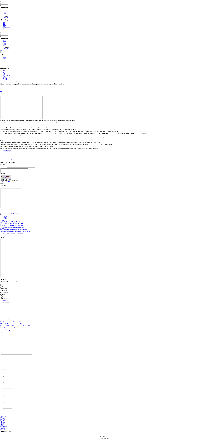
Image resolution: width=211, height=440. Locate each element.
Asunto (1, 165)
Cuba (4, 23)
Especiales (4, 29)
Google (8, 153)
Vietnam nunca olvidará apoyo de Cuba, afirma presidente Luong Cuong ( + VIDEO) (15, 325)
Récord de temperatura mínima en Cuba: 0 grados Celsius (10, 321)
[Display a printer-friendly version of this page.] (7, 150)
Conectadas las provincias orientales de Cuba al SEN (9, 213)
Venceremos (2, 428)
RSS (3, 14)
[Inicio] (1, 1)
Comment (2, 167)
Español (7, 17)
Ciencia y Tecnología (6, 27)
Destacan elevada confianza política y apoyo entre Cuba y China (11, 159)
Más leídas (4, 217)
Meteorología (2, 418)
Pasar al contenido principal (5, 0)
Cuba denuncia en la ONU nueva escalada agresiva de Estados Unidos (12, 319)
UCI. (109, 438)
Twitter (4, 11)
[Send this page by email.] (6, 151)
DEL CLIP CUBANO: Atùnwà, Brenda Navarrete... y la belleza (11, 323)
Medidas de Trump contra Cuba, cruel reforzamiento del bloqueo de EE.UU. (13, 155)
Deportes (4, 25)
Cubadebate (2, 420)
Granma (1, 425)
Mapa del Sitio (5, 434)
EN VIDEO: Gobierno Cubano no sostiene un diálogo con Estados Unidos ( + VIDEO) (15, 317)
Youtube (4, 9)
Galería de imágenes (6, 330)
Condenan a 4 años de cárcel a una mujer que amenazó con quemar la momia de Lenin (15, 156)
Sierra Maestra (2, 429)
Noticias (4, 81)
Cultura (4, 26)
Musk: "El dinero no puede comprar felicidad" (8, 157)
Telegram (4, 13)
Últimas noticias (5, 216)
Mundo (4, 24)
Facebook (4, 12)
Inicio (4, 22)
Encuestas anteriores (6, 300)
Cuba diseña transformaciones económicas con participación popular (12, 227)
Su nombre (2, 164)
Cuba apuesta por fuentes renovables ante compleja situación (10, 235)
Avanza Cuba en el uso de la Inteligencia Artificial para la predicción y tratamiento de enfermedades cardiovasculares (20, 313)
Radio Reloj (2, 422)
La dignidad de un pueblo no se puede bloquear (8, 327)
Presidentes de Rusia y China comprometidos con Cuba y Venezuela (12, 309)
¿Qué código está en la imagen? (7, 179)
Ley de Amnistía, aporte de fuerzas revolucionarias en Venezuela (11, 158)
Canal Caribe (2, 419)
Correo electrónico (3, 166)
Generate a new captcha (5, 181)
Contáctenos (5, 79)
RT (1, 91)
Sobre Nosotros (5, 433)
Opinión (4, 28)
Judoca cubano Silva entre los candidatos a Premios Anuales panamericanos (13, 229)
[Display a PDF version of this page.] (5, 152)
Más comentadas (5, 218)
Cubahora (2, 427)
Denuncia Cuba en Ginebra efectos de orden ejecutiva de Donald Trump (12, 311)
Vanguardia (2, 423)
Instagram (4, 10)
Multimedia (5, 30)
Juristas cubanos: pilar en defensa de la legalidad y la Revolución (11, 225)
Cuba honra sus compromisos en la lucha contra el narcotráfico (11, 315)
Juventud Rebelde (3, 426)
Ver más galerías (3, 416)
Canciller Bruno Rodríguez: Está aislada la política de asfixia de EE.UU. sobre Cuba (15, 231)
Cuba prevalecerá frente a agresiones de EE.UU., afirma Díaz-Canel (12, 233)
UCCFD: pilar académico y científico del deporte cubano (10, 221)
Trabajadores (2, 424)
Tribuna (1, 421)
